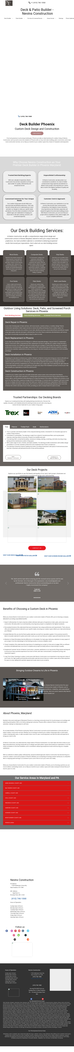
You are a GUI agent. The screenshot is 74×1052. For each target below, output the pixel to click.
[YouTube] (19, 931)
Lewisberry (57, 1035)
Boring (57, 1005)
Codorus (40, 1033)
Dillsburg (55, 1033)
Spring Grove (19, 1038)
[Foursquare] (14, 935)
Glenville (45, 1035)
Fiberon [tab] (14, 427)
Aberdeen (8, 1002)
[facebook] (7, 931)
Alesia (21, 1002)
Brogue (32, 1033)
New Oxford (37, 1036)
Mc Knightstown (13, 1036)
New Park (42, 1036)
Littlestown (62, 1035)
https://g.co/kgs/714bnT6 (37, 978)
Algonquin (25, 1002)
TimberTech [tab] (25, 427)
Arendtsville (14, 1033)
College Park (34, 1009)
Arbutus (59, 1002)
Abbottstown (6, 1033)
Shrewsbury (13, 1038)
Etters (10, 1035)
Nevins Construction (34, 970)
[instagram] (12, 931)
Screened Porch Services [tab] (52, 315)
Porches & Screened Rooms (34, 18)
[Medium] (15, 939)
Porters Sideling (52, 1036)
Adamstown (17, 1002)
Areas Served (50, 18)
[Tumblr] (23, 931)
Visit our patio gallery (26, 556)
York (44, 1038)
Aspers (18, 1033)
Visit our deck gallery (12, 555)
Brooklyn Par (35, 1006)
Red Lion (61, 1036)
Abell (4, 1002)
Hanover (49, 1035)
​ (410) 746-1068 (18, 898)
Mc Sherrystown (20, 1036)
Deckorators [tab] (44, 427)
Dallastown (48, 1033)
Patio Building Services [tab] (32, 315)
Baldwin (36, 1003)
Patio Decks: (37, 281)
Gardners (32, 1035)
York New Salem (54, 1038)
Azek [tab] (34, 427)
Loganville (67, 1035)
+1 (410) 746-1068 (37, 2)
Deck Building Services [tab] (13, 315)
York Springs (60, 1038)
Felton (22, 1035)
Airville (10, 1033)
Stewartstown (25, 1038)
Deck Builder (7, 18)
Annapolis (36, 1002)
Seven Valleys (66, 1036)
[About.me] (25, 935)
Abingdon (12, 1002)
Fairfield (14, 1035)
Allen (28, 1002)
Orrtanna (46, 1036)
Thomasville (30, 1038)
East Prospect (68, 1033)
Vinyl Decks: (60, 254)
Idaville (53, 1035)
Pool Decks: (14, 281)
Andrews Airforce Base (7, 1003)
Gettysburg (36, 1035)
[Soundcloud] (28, 939)
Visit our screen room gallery (57, 556)
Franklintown (26, 1035)
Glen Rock (41, 1035)
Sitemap (61, 18)
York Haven (48, 1038)
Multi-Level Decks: (60, 281)
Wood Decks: (14, 254)
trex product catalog (13, 457)
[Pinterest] (15, 931)
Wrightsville (40, 1038)
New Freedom (32, 1036)
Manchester (7, 1036)
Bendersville (23, 1033)
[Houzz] (18, 935)
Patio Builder (19, 18)
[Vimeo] (28, 931)
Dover (58, 1033)
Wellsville (35, 1038)
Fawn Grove (18, 1035)
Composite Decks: (37, 254)
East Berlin (62, 1033)
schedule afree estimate (54, 457)
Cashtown (36, 1033)
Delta (52, 1033)
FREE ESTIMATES (37, 133)
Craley (44, 1033)
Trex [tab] (6, 427)
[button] (6, 583)
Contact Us (37, 548)
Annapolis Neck (42, 1002)
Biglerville (28, 1033)
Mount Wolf (26, 1036)
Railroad (57, 1036)
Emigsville (7, 1035)
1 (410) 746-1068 (26, 116)
